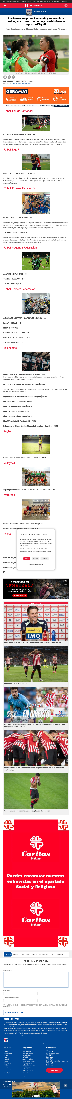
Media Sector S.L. (39, 564)
